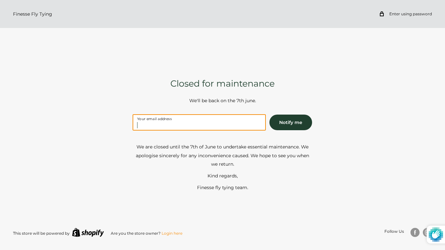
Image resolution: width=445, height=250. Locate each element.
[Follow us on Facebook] (415, 232)
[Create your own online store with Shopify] (88, 232)
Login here (172, 233)
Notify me (290, 122)
